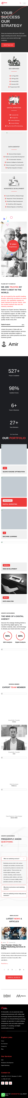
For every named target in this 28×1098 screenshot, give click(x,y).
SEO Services (14, 68)
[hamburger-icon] (24, 3)
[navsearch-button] (20, 3)
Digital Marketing (14, 107)
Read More (4, 962)
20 (20, 969)
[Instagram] (6, 1083)
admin (4, 943)
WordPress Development (14, 188)
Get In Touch (7, 45)
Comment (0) (12, 943)
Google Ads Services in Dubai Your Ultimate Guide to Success (13, 948)
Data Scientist (14, 147)
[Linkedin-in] (10, 1083)
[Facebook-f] (2, 1083)
